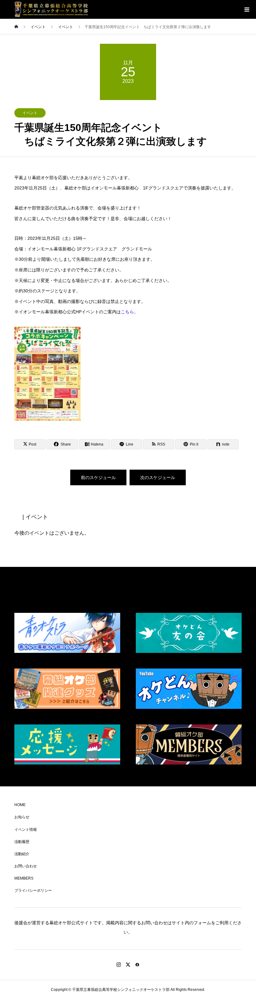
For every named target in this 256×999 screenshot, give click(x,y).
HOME (20, 805)
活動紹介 (21, 854)
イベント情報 (25, 829)
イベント (29, 113)
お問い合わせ (25, 866)
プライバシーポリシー (33, 890)
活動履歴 (21, 842)
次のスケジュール (157, 477)
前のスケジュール (98, 477)
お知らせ (21, 817)
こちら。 (129, 311)
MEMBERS (23, 878)
